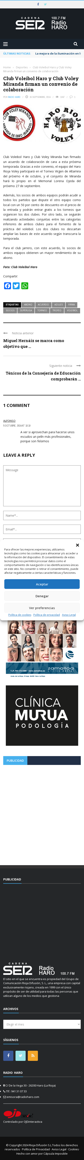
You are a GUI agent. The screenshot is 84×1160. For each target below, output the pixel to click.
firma (71, 304)
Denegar (42, 596)
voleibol (72, 310)
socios (10, 310)
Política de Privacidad (36, 1149)
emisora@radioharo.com (23, 1097)
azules (58, 304)
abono (28, 304)
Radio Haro (14, 96)
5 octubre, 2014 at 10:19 (16, 425)
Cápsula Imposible (56, 1153)
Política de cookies (19, 615)
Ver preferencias (42, 608)
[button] (77, 545)
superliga (26, 310)
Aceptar (42, 584)
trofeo (57, 310)
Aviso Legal (69, 615)
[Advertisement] (42, 813)
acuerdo (43, 304)
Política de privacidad (46, 615)
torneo (42, 310)
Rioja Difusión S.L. (40, 1145)
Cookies (73, 1149)
